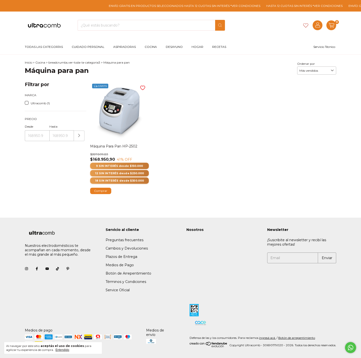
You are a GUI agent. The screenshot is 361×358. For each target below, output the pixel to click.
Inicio (28, 62)
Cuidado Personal (88, 47)
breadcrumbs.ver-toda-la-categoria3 (74, 62)
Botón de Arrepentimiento (128, 273)
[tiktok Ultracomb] (57, 268)
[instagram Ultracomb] (26, 268)
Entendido (62, 350)
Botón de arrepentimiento (296, 338)
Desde (29, 126)
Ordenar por (306, 64)
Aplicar (79, 136)
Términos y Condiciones (126, 281)
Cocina (151, 47)
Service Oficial (118, 290)
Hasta (53, 126)
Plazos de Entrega (121, 256)
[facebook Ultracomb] (37, 268)
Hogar (197, 47)
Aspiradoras (124, 47)
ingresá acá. (267, 338)
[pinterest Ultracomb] (67, 268)
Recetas (219, 47)
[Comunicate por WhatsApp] (350, 347)
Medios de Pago (120, 265)
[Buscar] (220, 25)
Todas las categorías (44, 47)
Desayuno (174, 47)
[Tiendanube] (209, 346)
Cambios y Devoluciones (127, 248)
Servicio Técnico (324, 47)
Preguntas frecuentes (124, 240)
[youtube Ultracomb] (47, 268)
